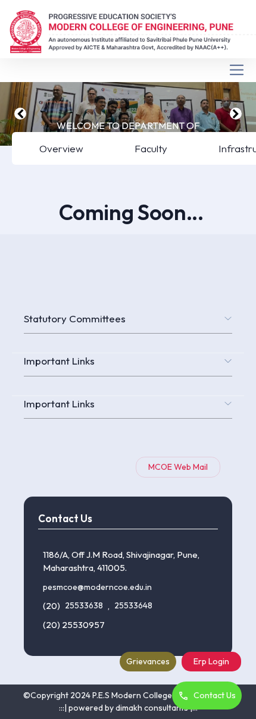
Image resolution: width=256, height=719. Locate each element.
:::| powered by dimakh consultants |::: (128, 707)
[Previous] (20, 114)
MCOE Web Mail (178, 466)
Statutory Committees (75, 318)
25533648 (133, 605)
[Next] (236, 114)
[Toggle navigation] (128, 69)
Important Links (59, 360)
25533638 (84, 605)
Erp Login (211, 661)
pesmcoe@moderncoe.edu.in (97, 587)
